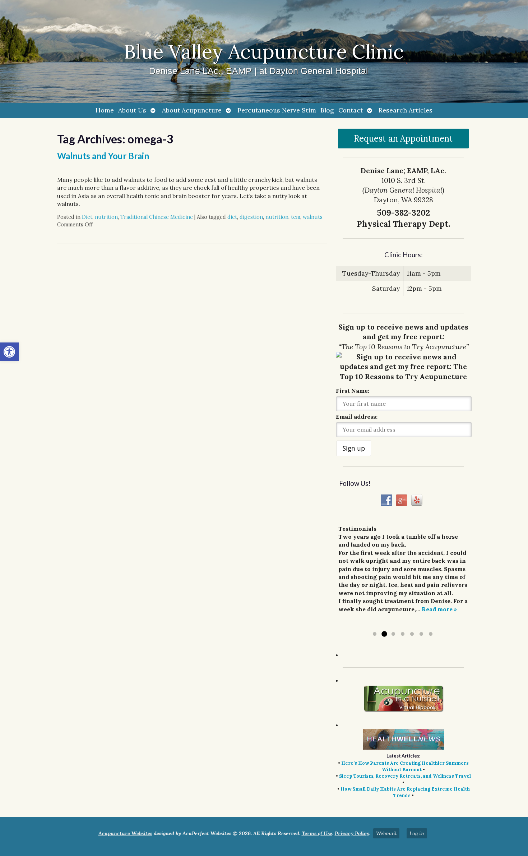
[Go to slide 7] (430, 634)
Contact (350, 110)
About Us (132, 110)
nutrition (106, 217)
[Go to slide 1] (374, 634)
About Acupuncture (192, 110)
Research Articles (405, 110)
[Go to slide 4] (402, 634)
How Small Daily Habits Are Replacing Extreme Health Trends (405, 792)
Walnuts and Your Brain (103, 156)
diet (232, 217)
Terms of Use (317, 833)
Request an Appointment (403, 138)
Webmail (386, 833)
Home (105, 110)
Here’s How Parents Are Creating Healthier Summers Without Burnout (405, 766)
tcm (295, 217)
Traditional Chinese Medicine (156, 217)
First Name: (352, 390)
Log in (416, 833)
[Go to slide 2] (384, 634)
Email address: (357, 416)
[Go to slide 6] (421, 634)
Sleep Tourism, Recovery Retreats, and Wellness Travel (405, 776)
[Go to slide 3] (393, 634)
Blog (327, 110)
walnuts (313, 217)
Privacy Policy (352, 833)
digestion (251, 217)
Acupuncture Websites (125, 833)
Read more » (439, 609)
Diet (87, 217)
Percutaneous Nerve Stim (276, 110)
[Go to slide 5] (412, 634)
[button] (9, 351)
